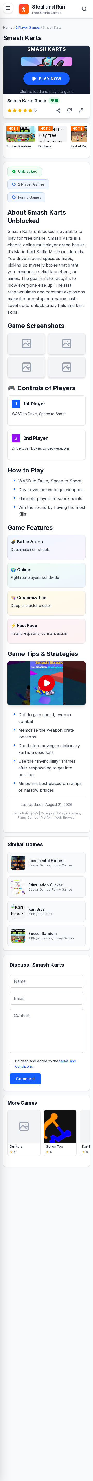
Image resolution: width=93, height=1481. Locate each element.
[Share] (58, 110)
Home (7, 27)
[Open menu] (8, 8)
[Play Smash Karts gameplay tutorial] (46, 683)
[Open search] (84, 9)
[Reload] (69, 110)
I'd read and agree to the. (45, 1063)
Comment (25, 1078)
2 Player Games (28, 27)
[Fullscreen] (81, 110)
